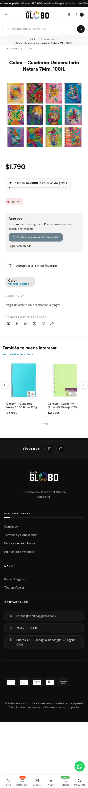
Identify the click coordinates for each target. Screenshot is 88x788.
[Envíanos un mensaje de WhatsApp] (79, 766)
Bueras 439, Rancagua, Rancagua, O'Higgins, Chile (46, 642)
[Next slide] (83, 385)
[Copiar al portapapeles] (52, 324)
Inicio (33, 39)
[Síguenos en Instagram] (49, 449)
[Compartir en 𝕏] (17, 324)
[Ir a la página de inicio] (37, 14)
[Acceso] (69, 14)
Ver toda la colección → (17, 354)
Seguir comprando (20, 246)
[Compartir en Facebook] (9, 324)
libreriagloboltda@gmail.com (36, 616)
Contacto (11, 526)
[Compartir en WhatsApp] (26, 324)
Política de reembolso (19, 543)
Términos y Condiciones (20, 535)
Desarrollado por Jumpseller (62, 707)
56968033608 (26, 628)
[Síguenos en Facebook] (60, 449)
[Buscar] (81, 29)
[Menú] (5, 14)
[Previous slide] (4, 385)
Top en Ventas (14, 587)
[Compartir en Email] (35, 324)
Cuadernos (47, 39)
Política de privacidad (19, 551)
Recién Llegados (15, 579)
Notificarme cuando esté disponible (38, 237)
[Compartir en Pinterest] (43, 324)
